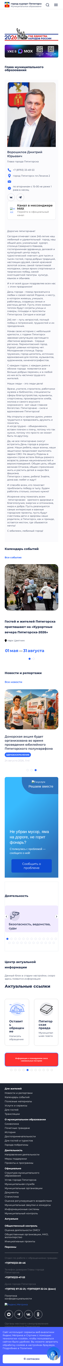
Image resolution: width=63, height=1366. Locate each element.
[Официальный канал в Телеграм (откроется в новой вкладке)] (18, 1314)
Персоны (10, 1247)
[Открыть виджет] (53, 1353)
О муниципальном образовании (25, 1119)
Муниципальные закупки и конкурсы (28, 1205)
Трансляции (12, 1113)
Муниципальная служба (19, 1184)
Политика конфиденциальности (18, 1297)
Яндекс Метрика (13, 1335)
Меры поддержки (16, 1158)
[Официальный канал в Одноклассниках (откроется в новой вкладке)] (38, 1314)
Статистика (12, 1196)
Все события (13, 557)
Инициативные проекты (20, 1241)
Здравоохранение (17, 755)
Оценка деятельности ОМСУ (22, 1230)
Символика (12, 1123)
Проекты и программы (19, 1162)
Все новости (13, 682)
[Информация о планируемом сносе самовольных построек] (31, 1059)
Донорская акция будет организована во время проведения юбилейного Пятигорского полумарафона (29, 743)
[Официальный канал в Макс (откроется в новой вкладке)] (9, 1314)
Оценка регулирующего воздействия (28, 1200)
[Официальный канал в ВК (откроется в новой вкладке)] (28, 1314)
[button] (30, 659)
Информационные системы (22, 1209)
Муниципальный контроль (21, 1213)
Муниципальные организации (24, 1188)
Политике (26, 1348)
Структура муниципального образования (22, 1174)
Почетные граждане (17, 1128)
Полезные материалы (18, 1101)
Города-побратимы (16, 1144)
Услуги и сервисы (16, 1105)
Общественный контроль (21, 1225)
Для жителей (13, 1088)
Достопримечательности (20, 1136)
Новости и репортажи (19, 1092)
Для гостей (11, 1109)
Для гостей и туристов (19, 1140)
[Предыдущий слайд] (6, 917)
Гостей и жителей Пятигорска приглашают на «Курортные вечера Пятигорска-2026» (30, 627)
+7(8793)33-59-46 (15, 1263)
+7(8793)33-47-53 (15, 1277)
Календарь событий (17, 1097)
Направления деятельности (22, 1154)
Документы (12, 1192)
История (10, 1132)
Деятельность (13, 1150)
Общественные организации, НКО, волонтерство (26, 1236)
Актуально (11, 1218)
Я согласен (31, 1358)
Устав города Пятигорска (20, 1179)
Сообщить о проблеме (31, 866)
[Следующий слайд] (57, 917)
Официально (13, 1168)
